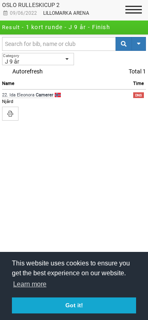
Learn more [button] (29, 284)
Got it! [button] (74, 305)
